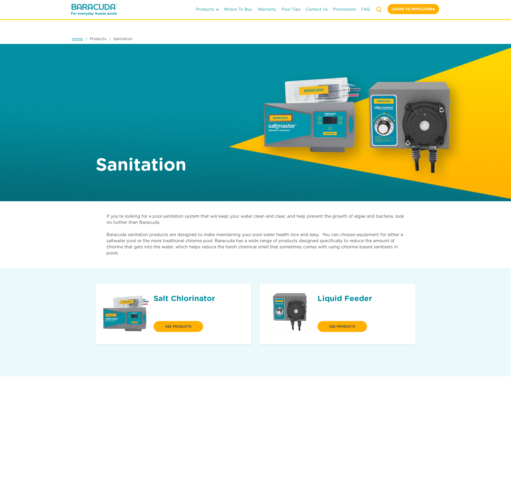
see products (178, 326)
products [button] (205, 9)
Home (77, 39)
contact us (317, 9)
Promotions (344, 9)
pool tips (291, 9)
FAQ (365, 9)
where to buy (238, 9)
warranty (267, 9)
